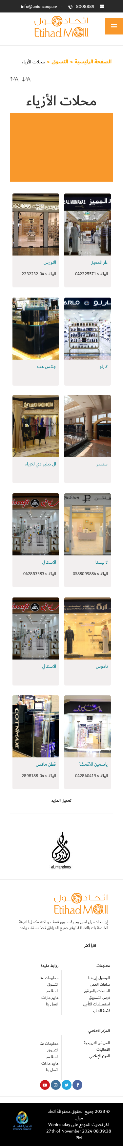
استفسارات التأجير (96, 1004)
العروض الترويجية (97, 1043)
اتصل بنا (52, 1004)
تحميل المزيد (61, 800)
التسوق (59, 62)
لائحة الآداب (101, 1011)
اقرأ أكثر (90, 945)
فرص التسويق (99, 998)
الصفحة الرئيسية (93, 62)
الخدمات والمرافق (97, 991)
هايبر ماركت (49, 998)
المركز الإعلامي (99, 1056)
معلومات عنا (49, 978)
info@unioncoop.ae (39, 6)
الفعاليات (103, 1049)
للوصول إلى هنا (99, 978)
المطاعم (52, 991)
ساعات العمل (100, 984)
